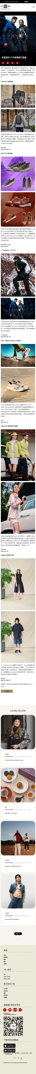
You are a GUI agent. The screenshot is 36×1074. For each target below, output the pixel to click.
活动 (5, 955)
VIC (5, 974)
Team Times (7, 976)
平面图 (5, 997)
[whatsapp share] (17, 63)
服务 (5, 993)
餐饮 (5, 961)
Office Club (7, 978)
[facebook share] (3, 63)
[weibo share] (12, 63)
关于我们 (6, 988)
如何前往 (6, 990)
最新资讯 (6, 957)
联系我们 (6, 995)
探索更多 (26, 1)
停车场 (5, 963)
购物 (5, 959)
